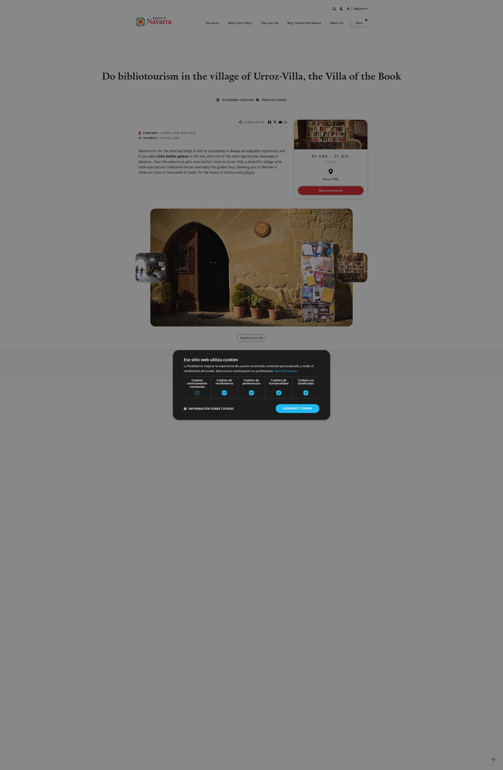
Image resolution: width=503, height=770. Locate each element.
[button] (209, 408)
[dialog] (251, 385)
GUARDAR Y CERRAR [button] (297, 408)
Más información (285, 371)
